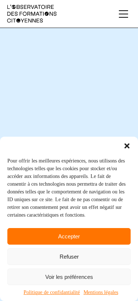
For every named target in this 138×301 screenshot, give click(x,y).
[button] (127, 146)
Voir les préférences (69, 277)
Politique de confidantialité (52, 292)
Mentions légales (101, 292)
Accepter (69, 236)
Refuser (69, 256)
